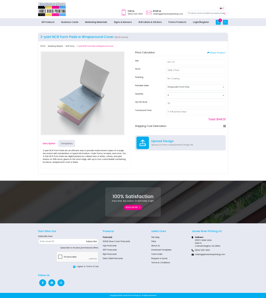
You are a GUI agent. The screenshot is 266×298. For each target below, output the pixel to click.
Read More (132, 207)
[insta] (60, 282)
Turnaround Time (143, 110)
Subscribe (91, 241)
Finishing (139, 77)
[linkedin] (51, 282)
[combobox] (222, 8)
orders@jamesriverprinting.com (210, 254)
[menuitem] (48, 22)
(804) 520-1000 (202, 250)
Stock (137, 69)
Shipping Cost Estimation (150, 126)
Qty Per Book (141, 102)
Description (49, 143)
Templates (67, 143)
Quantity (139, 94)
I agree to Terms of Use (87, 267)
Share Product (218, 53)
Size (137, 61)
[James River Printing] (52, 9)
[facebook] (42, 282)
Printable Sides (142, 86)
